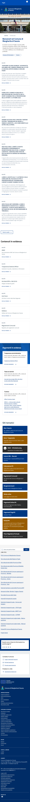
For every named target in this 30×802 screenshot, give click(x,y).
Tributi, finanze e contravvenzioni (9, 731)
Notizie (2, 741)
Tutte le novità (6, 232)
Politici (2, 701)
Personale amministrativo (7, 703)
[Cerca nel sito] (26, 9)
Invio (26, 549)
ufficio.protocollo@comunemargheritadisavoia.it (14, 768)
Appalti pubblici (4, 716)
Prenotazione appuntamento (7, 775)
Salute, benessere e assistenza (8, 730)
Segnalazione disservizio (6, 776)
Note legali (3, 786)
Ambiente (3, 713)
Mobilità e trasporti (5, 728)
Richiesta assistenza (5, 778)
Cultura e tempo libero (6, 721)
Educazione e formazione (7, 723)
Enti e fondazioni (5, 699)
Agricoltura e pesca (5, 711)
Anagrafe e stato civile (6, 715)
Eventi (2, 753)
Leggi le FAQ (4, 773)
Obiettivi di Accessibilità (6, 790)
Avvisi (2, 745)
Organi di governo (5, 694)
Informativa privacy (5, 783)
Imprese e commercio (6, 726)
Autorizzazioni (4, 718)
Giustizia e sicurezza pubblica (8, 725)
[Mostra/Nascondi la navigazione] (2, 9)
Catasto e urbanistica (6, 720)
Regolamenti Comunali (6, 781)
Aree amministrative (6, 696)
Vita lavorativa (4, 735)
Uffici (2, 698)
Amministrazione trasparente (8, 780)
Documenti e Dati (5, 704)
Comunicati (3, 743)
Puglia (3, 3)
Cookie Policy (4, 785)
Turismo (3, 733)
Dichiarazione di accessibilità (7, 788)
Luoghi (2, 752)
